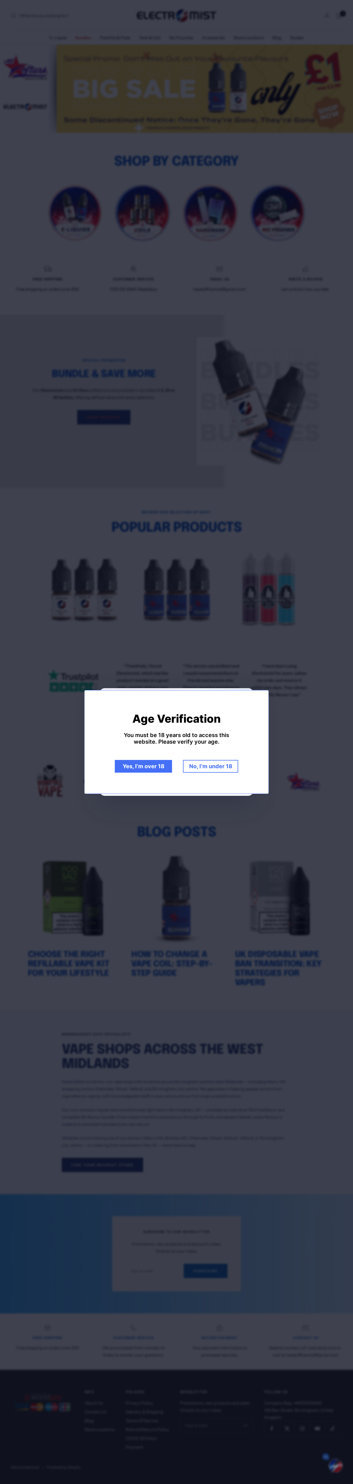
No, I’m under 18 (210, 766)
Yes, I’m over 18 (143, 766)
